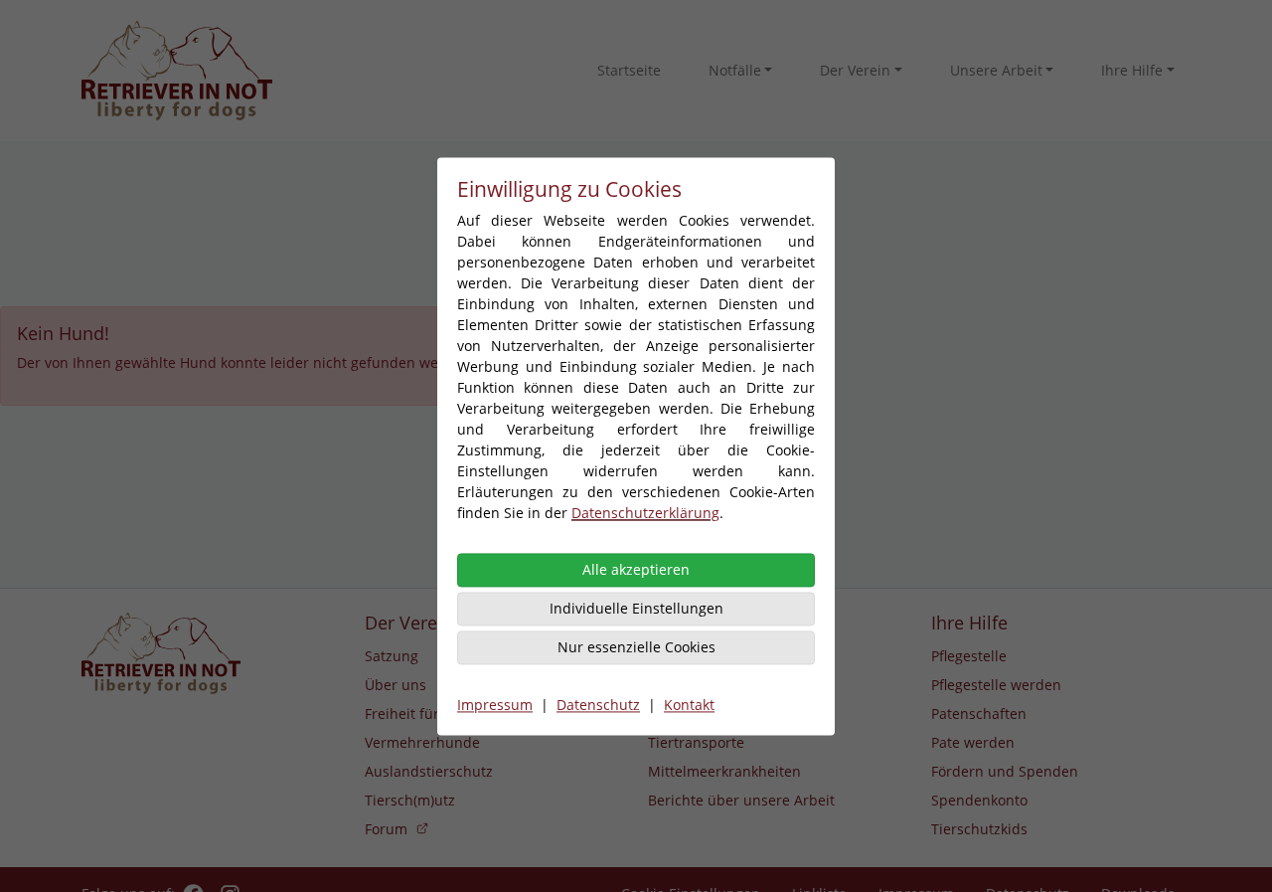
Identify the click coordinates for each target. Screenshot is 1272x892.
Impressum (495, 704)
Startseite (629, 70)
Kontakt (689, 704)
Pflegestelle (969, 655)
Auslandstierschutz (429, 771)
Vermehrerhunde (422, 742)
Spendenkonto (979, 800)
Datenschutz (598, 704)
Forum (386, 828)
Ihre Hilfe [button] (1132, 70)
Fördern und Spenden (1004, 771)
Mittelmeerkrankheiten (724, 771)
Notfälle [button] (735, 70)
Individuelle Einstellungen (636, 608)
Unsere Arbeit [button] (996, 70)
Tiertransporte (696, 742)
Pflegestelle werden (996, 684)
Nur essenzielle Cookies (636, 646)
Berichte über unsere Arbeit (741, 800)
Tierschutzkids (979, 828)
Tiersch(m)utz (410, 800)
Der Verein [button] (855, 70)
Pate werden (973, 742)
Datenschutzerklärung (645, 512)
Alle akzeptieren (636, 569)
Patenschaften (979, 713)
